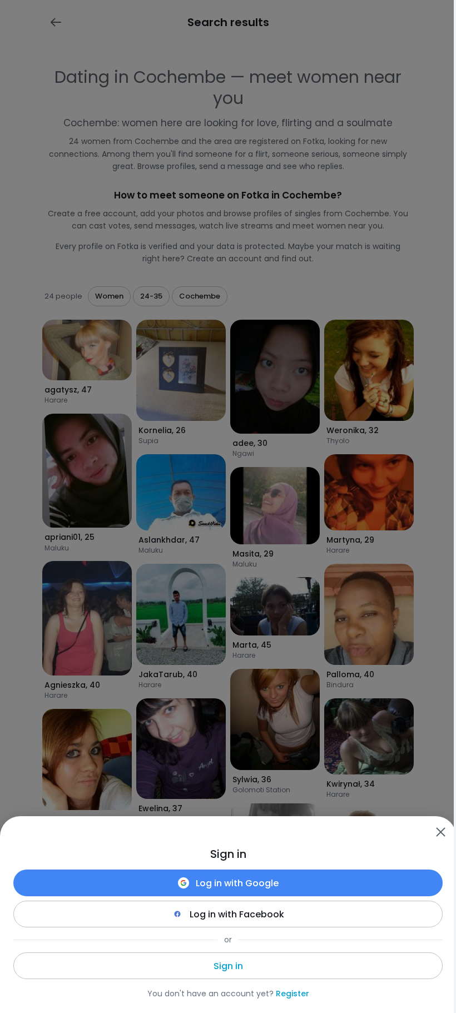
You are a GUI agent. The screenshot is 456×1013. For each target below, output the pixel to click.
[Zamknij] (440, 832)
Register (292, 993)
